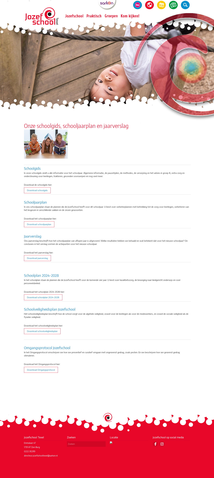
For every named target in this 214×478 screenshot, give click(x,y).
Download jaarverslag (37, 258)
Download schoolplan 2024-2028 (43, 297)
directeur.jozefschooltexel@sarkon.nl (41, 455)
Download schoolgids (37, 190)
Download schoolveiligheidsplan (42, 331)
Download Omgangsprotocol (41, 369)
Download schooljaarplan (39, 224)
